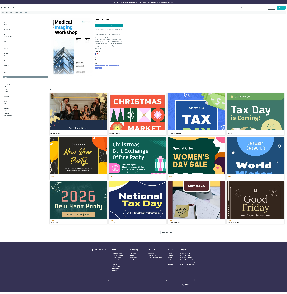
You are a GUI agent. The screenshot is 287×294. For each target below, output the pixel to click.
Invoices (5, 67)
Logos (5, 70)
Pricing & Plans (257, 7)
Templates (235, 7)
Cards (5, 41)
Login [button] (271, 7)
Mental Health (7, 29)
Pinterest (170, 262)
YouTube (170, 259)
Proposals (6, 98)
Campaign (7, 79)
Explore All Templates (166, 232)
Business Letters (7, 39)
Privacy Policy (190, 280)
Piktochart (4, 12)
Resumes (5, 103)
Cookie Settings (163, 280)
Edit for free (109, 25)
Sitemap (155, 280)
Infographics (6, 65)
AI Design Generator (117, 253)
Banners (5, 34)
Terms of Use (181, 280)
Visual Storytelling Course (155, 257)
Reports (5, 101)
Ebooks (5, 24)
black (104, 65)
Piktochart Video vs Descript (186, 264)
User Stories (133, 257)
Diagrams (6, 53)
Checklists (6, 48)
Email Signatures (7, 58)
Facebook (170, 253)
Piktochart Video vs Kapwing (187, 262)
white (101, 67)
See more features (116, 268)
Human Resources (7, 62)
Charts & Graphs (7, 46)
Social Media (6, 108)
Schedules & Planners (8, 106)
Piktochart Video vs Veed (186, 259)
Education (6, 55)
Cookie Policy (172, 280)
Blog (242, 7)
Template (114, 270)
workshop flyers (98, 65)
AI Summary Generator (118, 259)
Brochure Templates (8, 36)
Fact (6, 89)
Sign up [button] (281, 7)
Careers (132, 255)
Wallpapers (6, 110)
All (4, 22)
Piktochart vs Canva (184, 253)
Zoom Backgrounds (8, 115)
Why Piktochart (225, 7)
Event (6, 86)
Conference (7, 84)
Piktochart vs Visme (184, 255)
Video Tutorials (152, 255)
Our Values (133, 253)
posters (96, 67)
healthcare (111, 65)
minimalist (116, 65)
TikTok (170, 257)
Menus (5, 72)
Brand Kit (114, 264)
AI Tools (114, 262)
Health (6, 91)
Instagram (170, 255)
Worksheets (6, 113)
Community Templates (136, 262)
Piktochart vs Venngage (185, 257)
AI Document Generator (118, 255)
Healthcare (6, 31)
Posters (16, 12)
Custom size (6, 51)
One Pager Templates (8, 27)
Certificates (6, 43)
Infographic (7, 94)
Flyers (5, 60)
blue (107, 65)
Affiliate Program (134, 259)
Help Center (151, 253)
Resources (247, 7)
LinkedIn (170, 264)
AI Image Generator (117, 257)
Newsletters (6, 74)
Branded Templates (117, 266)
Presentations (6, 96)
